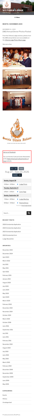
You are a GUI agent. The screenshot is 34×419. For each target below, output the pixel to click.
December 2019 (8, 308)
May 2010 (6, 358)
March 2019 (6, 319)
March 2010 (6, 362)
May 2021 (6, 268)
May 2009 (6, 384)
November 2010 (8, 344)
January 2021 (7, 279)
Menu (18, 17)
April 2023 (6, 257)
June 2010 (6, 355)
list (20, 175)
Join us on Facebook (9, 152)
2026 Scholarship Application (12, 224)
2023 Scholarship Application (12, 231)
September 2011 (8, 330)
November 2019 (8, 311)
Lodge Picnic (23, 184)
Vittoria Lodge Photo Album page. (15, 40)
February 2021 (7, 275)
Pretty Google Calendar (26, 205)
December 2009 (8, 369)
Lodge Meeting (24, 199)
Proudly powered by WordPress (11, 414)
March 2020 (6, 301)
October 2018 (7, 322)
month (15, 175)
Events (5, 395)
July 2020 (6, 286)
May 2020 (6, 293)
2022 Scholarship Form (10, 235)
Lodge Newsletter (8, 239)
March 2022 (6, 261)
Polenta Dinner (23, 203)
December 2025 (8, 250)
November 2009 (8, 373)
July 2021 (5, 264)
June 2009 (6, 380)
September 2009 (8, 377)
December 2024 (8, 253)
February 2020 (7, 304)
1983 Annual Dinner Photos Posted (16, 32)
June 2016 (6, 326)
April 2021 (6, 272)
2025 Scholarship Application (12, 228)
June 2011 (6, 337)
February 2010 (7, 366)
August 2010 (7, 348)
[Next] (16, 168)
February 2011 (7, 340)
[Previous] (12, 168)
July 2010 (5, 351)
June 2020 (6, 290)
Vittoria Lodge (13, 10)
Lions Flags (22, 192)
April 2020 (6, 297)
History (5, 399)
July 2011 (5, 333)
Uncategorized (7, 402)
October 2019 (7, 315)
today (21, 168)
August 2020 (7, 282)
